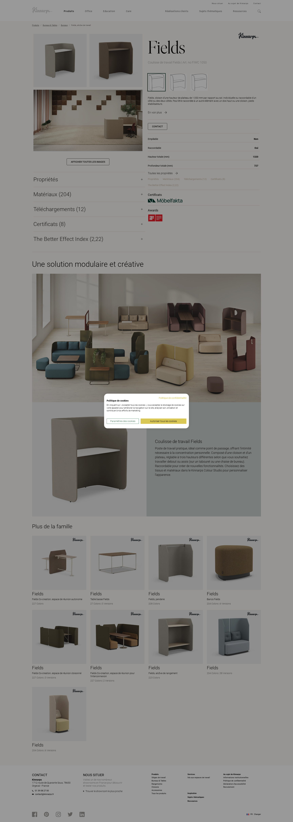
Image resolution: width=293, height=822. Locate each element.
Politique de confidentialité (172, 398)
